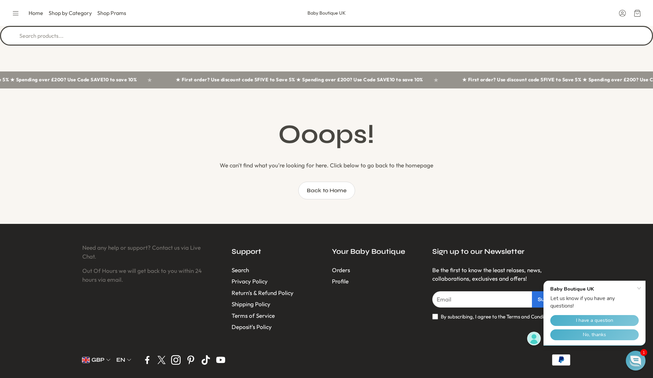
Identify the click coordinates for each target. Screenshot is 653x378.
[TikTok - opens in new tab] (206, 360)
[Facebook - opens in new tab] (147, 360)
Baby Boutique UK (326, 13)
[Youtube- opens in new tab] (220, 360)
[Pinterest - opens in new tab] (191, 360)
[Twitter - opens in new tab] (161, 360)
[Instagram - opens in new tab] (176, 360)
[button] (15, 13)
